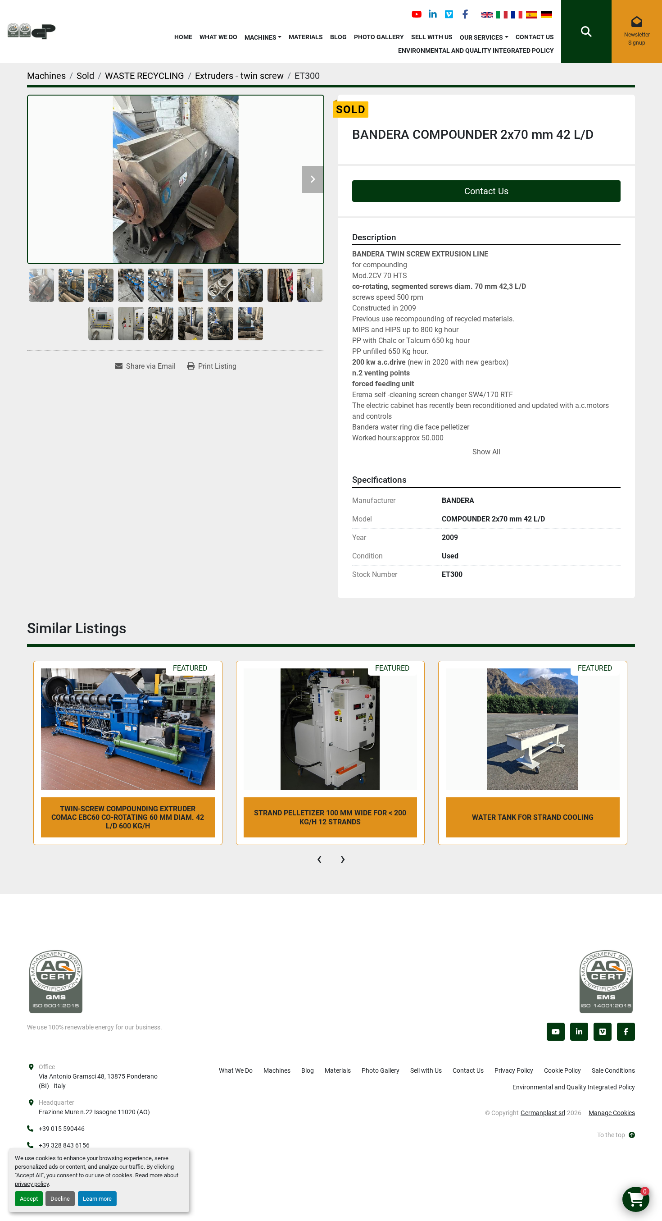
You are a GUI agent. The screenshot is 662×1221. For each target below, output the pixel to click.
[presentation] (319, 858)
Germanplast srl (543, 1112)
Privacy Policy (513, 1070)
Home (183, 37)
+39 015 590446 (62, 1128)
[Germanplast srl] (56, 981)
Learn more (97, 1198)
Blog (338, 37)
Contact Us (535, 37)
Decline (60, 1198)
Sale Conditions (613, 1070)
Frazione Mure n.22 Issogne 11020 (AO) (94, 1112)
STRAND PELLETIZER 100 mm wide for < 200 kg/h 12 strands (127, 817)
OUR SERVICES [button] (481, 37)
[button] (263, 35)
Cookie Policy (562, 1070)
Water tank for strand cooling (330, 817)
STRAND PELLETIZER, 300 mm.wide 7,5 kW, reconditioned (532, 817)
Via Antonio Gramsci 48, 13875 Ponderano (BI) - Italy (99, 1081)
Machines (261, 37)
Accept (29, 1198)
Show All (486, 452)
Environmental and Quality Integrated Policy (476, 50)
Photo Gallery (379, 37)
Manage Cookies (612, 1112)
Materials (306, 37)
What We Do (218, 37)
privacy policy (32, 1183)
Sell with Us (432, 37)
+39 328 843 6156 (64, 1145)
